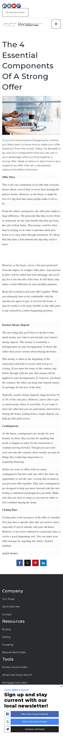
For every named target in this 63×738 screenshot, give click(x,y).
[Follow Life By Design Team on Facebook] (4, 5)
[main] (31, 303)
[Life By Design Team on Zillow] (18, 5)
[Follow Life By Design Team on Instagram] (9, 5)
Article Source (10, 553)
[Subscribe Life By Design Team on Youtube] (14, 5)
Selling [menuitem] (6, 637)
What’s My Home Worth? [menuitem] (17, 675)
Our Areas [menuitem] (8, 599)
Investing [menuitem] (7, 644)
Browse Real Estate (15, 12)
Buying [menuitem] (6, 629)
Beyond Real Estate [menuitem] (14, 652)
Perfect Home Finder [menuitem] (15, 667)
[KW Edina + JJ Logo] (22, 23)
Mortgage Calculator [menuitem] (15, 682)
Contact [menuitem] (7, 614)
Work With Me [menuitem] (11, 606)
